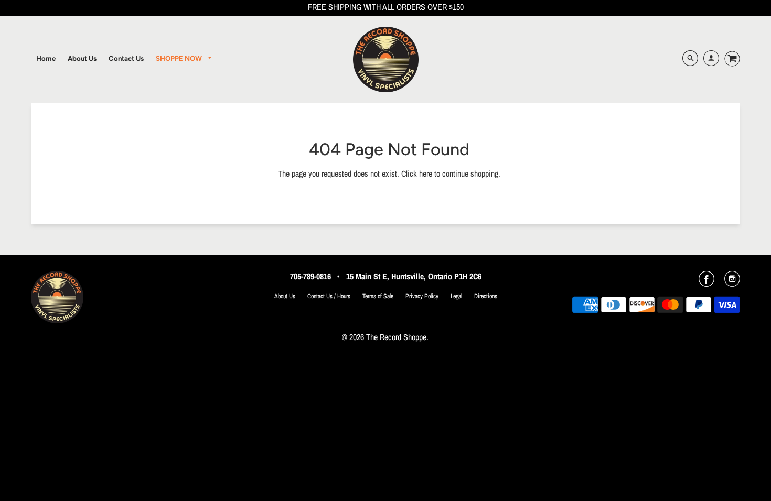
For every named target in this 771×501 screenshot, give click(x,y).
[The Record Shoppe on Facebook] (706, 282)
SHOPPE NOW (180, 58)
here (425, 173)
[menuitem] (46, 58)
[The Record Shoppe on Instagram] (732, 282)
